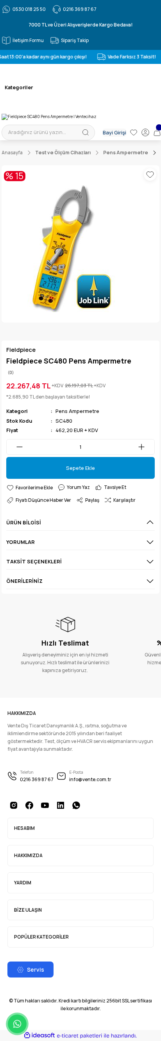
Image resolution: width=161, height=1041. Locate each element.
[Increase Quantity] (146, 447)
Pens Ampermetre (77, 411)
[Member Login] (145, 132)
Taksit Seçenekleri (34, 561)
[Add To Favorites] (150, 174)
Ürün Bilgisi (23, 522)
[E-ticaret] (79, 1036)
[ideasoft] (39, 1035)
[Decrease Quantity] (14, 447)
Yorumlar (20, 541)
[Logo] (49, 117)
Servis (35, 969)
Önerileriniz (24, 580)
